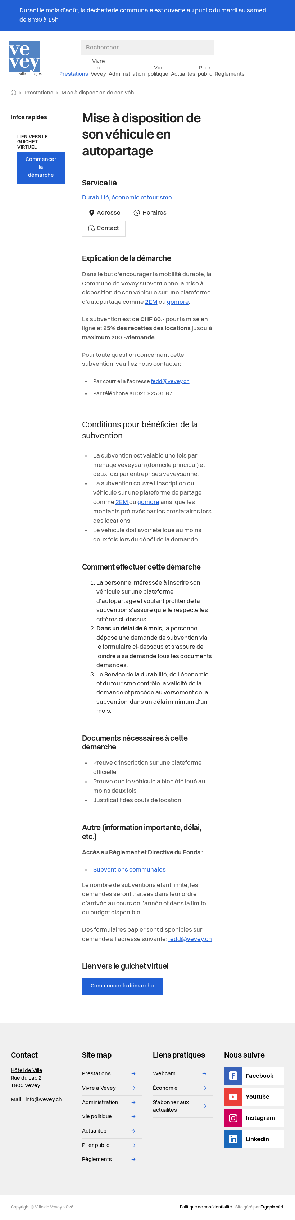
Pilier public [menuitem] (205, 71)
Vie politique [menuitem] (158, 71)
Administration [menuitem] (127, 74)
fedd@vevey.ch (170, 381)
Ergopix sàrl (271, 1207)
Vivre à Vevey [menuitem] (98, 68)
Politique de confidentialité (206, 1207)
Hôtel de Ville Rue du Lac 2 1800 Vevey (26, 1078)
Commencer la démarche (122, 986)
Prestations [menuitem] (73, 74)
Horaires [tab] (154, 213)
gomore (178, 302)
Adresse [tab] (108, 213)
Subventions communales (129, 870)
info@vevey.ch (44, 1099)
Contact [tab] (107, 228)
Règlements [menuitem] (230, 74)
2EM (151, 302)
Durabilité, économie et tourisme (127, 198)
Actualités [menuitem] (183, 74)
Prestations (38, 92)
